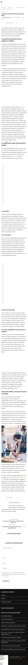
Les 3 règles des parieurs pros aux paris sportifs (13, 649)
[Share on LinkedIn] (20, 23)
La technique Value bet (6, 619)
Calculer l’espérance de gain (8, 622)
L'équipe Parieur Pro (7, 17)
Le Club (3, 595)
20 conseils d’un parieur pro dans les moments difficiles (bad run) (13, 633)
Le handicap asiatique (6, 616)
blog (11, 477)
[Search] (26, 2)
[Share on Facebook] (19, 23)
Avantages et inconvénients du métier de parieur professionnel (13, 641)
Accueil (3, 7)
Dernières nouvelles (6, 601)
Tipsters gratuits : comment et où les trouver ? (13, 629)
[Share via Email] (22, 23)
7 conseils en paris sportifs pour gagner (11, 637)
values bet (14, 156)
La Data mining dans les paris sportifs (10, 646)
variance (22, 107)
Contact (3, 598)
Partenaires (14, 658)
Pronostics (10, 7)
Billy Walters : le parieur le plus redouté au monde (13, 626)
